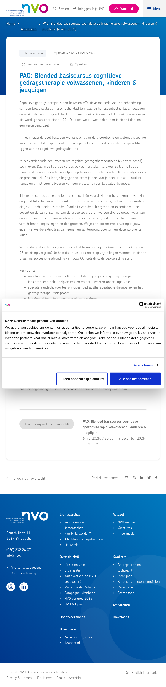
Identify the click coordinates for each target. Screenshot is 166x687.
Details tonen (142, 365)
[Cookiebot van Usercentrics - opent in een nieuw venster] (142, 305)
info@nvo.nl (15, 555)
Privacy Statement (19, 677)
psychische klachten (70, 108)
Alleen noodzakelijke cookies (82, 379)
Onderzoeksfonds (72, 617)
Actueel (118, 514)
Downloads (121, 617)
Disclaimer (44, 677)
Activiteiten (121, 605)
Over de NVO (69, 556)
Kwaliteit (119, 556)
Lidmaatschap (70, 514)
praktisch (94, 166)
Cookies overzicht (68, 677)
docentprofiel (128, 229)
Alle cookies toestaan (135, 379)
